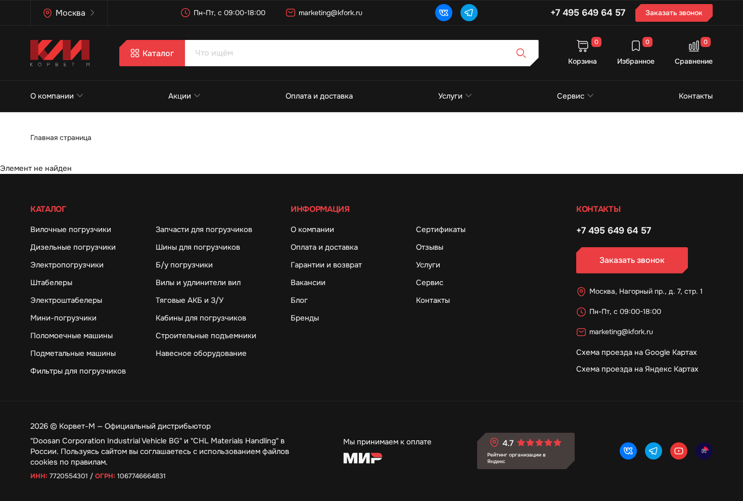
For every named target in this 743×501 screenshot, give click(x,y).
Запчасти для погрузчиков (204, 229)
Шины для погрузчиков (198, 247)
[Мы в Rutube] (704, 451)
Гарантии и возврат (326, 265)
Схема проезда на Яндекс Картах (637, 369)
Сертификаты (441, 229)
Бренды (305, 318)
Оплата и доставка (319, 96)
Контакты (696, 96)
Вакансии (308, 283)
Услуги (450, 96)
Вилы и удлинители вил (198, 283)
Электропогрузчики (67, 265)
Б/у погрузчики (184, 265)
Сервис (570, 96)
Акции (179, 96)
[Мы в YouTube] (678, 451)
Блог (299, 300)
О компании (52, 96)
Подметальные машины (73, 353)
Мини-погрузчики (63, 318)
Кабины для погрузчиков (201, 318)
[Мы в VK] (443, 12)
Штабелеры (51, 283)
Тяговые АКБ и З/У (189, 300)
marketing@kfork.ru (330, 12)
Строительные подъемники (206, 336)
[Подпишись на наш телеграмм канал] (469, 12)
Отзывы (429, 247)
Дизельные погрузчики (73, 247)
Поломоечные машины (71, 336)
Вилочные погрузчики (70, 229)
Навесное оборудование (201, 353)
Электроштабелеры (66, 300)
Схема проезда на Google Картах (636, 352)
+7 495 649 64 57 (587, 12)
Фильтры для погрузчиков (78, 371)
